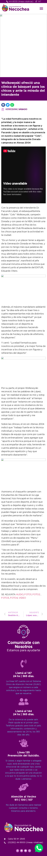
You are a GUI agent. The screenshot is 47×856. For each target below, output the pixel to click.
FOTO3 (5, 598)
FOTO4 (14, 598)
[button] (41, 8)
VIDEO (22, 598)
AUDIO (19, 595)
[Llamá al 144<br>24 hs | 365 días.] (24, 702)
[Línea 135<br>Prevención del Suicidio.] (24, 743)
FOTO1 (27, 595)
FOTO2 (36, 595)
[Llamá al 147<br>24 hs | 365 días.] (24, 663)
